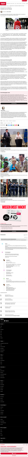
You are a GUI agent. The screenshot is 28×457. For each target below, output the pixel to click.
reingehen (1, 391)
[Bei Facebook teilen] (11, 125)
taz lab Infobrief (2, 401)
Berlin (1, 334)
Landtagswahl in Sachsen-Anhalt (4, 343)
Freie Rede (1, 389)
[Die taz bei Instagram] (7, 321)
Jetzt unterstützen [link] (14, 103)
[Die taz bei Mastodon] (4, 321)
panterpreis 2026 (2, 377)
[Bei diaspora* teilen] (15, 125)
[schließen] (27, 444)
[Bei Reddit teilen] (16, 125)
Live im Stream (2, 410)
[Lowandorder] (4, 260)
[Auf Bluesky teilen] (10, 125)
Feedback (1, 440)
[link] (11, 4)
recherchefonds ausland (3, 374)
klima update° (2, 386)
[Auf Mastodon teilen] (8, 125)
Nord (1, 336)
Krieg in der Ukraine (2, 346)
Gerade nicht (24, 444)
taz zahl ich (1, 372)
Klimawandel (1, 351)
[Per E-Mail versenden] (6, 125)
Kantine (1, 431)
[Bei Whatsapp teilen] (13, 125)
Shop (1, 433)
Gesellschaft (1, 329)
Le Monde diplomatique (3, 422)
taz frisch (1, 398)
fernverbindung (2, 384)
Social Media (1, 348)
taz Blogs (1, 419)
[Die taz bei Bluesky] (6, 321)
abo (0, 369)
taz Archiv (1, 424)
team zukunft (2, 396)
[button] (27, 0)
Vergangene (1, 412)
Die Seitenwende (2, 360)
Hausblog (1, 358)
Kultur (1, 331)
